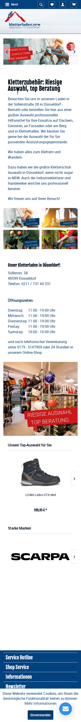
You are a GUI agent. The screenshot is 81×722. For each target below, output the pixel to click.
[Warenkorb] (74, 4)
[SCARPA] (40, 556)
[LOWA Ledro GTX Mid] (40, 472)
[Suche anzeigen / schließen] (41, 4)
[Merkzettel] (52, 4)
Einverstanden (40, 715)
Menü (14, 4)
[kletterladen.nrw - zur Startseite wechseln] (22, 20)
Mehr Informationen (40, 703)
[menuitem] (11, 4)
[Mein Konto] (63, 4)
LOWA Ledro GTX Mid (40, 495)
